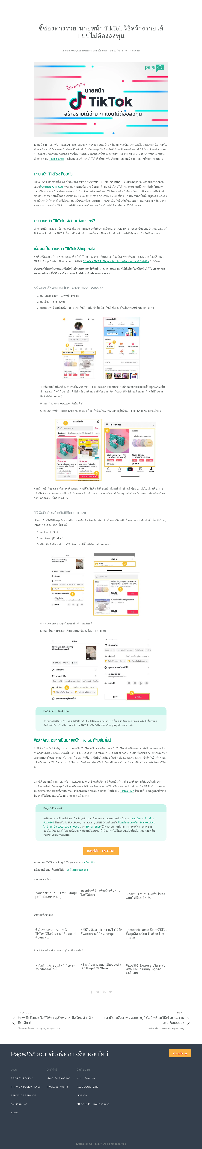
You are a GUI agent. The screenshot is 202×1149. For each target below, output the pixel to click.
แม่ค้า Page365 (84, 50)
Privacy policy (77, 6)
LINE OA (82, 1095)
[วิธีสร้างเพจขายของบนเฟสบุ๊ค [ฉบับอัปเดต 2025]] (56, 886)
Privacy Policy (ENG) (26, 1087)
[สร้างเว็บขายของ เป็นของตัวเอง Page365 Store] (101, 957)
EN (155, 6)
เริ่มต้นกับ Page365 (76, 869)
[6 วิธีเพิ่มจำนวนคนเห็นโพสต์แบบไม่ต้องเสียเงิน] (147, 886)
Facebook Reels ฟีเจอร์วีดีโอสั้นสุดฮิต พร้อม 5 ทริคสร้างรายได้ (146, 933)
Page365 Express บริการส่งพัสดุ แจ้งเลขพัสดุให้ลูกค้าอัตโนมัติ (145, 969)
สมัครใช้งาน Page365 (101, 851)
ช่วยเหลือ (48, 6)
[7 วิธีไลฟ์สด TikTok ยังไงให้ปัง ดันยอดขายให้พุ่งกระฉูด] (101, 922)
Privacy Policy (22, 1078)
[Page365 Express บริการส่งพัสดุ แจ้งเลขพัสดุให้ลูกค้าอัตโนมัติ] (147, 958)
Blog (61, 6)
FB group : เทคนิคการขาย (93, 1104)
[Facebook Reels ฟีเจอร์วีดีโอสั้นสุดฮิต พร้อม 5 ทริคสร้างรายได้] (147, 922)
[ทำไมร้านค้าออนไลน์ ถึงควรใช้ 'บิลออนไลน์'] (56, 958)
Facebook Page (88, 1087)
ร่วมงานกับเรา (19, 1104)
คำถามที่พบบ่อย (86, 1078)
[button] (162, 878)
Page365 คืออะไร (57, 1087)
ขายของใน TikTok (118, 50)
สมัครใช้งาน (180, 6)
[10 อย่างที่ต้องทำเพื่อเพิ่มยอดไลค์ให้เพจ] (101, 885)
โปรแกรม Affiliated (51, 186)
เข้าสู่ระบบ (164, 5)
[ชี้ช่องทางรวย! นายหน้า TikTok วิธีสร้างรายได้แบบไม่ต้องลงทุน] (56, 922)
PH (149, 6)
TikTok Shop (93, 826)
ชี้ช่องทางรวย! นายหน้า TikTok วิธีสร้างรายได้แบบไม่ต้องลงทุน (55, 933)
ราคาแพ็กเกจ (31, 6)
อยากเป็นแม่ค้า (100, 50)
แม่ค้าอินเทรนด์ (69, 50)
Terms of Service (23, 1095)
